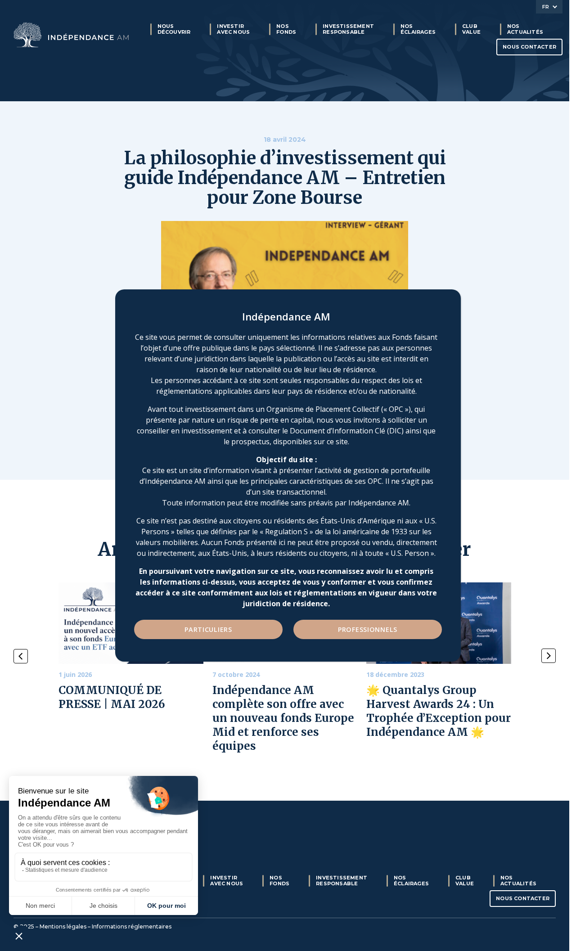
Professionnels (367, 629)
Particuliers (208, 629)
